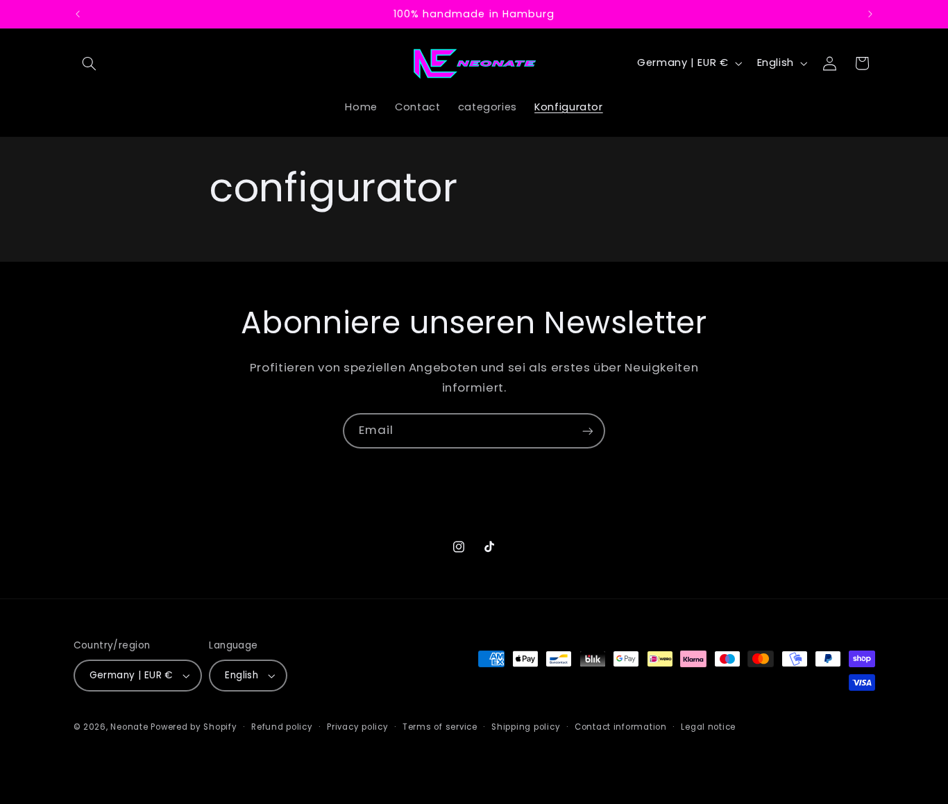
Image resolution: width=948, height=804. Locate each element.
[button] (89, 63)
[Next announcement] (870, 14)
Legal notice (708, 726)
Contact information (621, 726)
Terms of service (440, 726)
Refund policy (282, 726)
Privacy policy (357, 726)
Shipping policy (525, 726)
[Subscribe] (588, 431)
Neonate (129, 726)
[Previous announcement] (77, 14)
